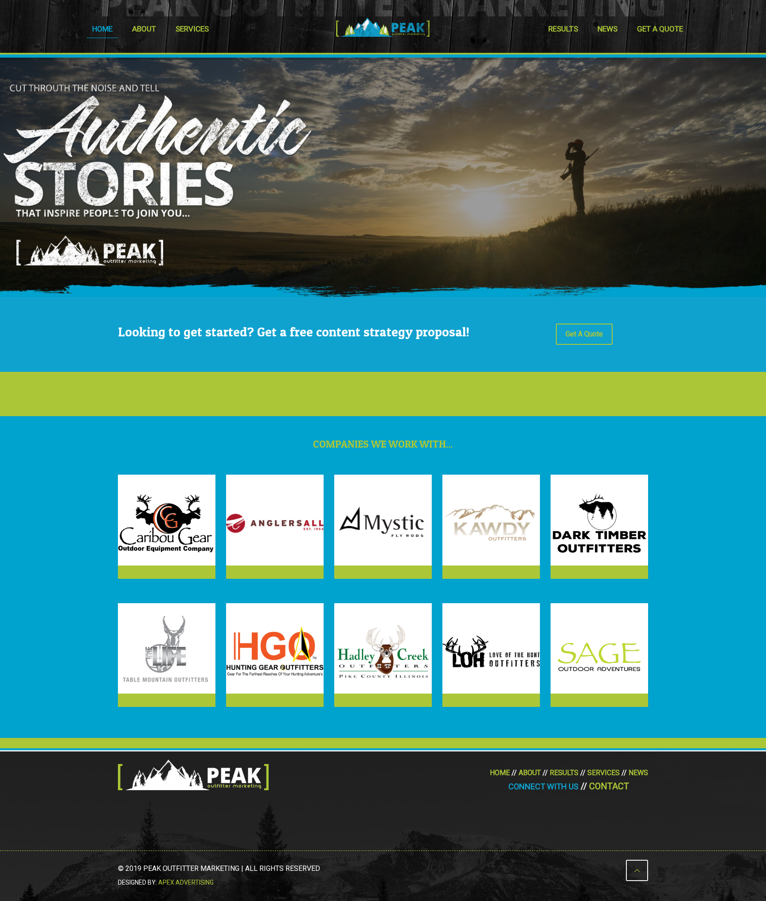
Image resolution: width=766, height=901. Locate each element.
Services (603, 772)
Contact (609, 786)
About (530, 772)
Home (500, 772)
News (638, 772)
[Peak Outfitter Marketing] (383, 26)
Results (564, 772)
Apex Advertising (186, 882)
